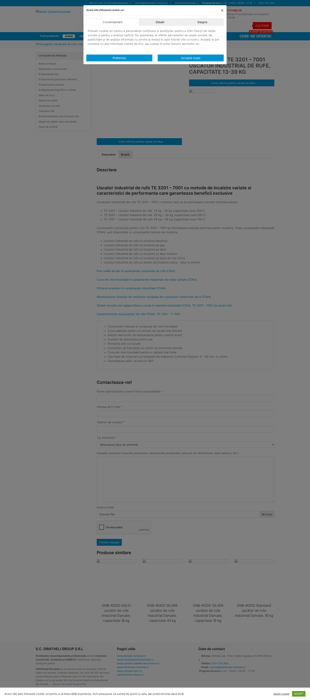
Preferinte (119, 58)
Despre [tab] (202, 22)
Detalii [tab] (160, 22)
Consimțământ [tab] (113, 22)
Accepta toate (190, 58)
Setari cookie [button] (281, 694)
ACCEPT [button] (298, 693)
